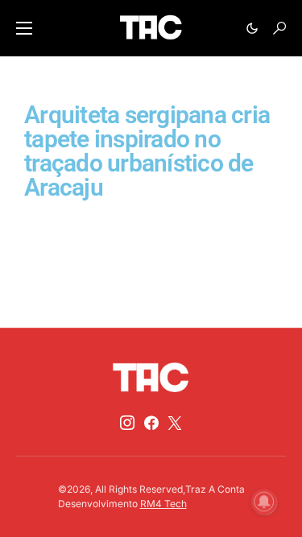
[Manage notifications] (264, 501)
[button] (24, 28)
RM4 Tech (163, 504)
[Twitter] (175, 422)
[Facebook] (151, 422)
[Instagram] (127, 422)
